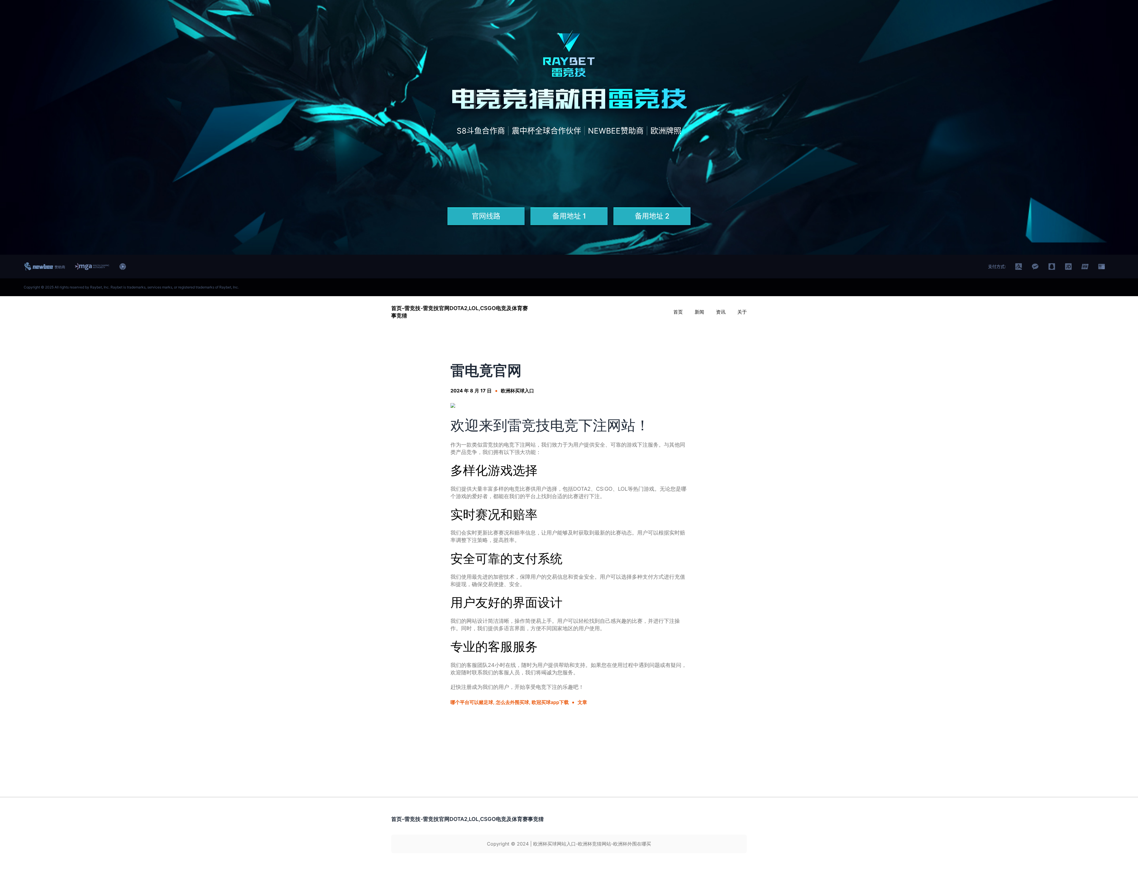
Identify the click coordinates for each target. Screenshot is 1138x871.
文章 (582, 702)
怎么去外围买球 (512, 702)
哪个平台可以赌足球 (471, 702)
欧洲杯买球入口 (517, 391)
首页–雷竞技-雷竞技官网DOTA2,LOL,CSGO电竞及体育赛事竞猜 (467, 819)
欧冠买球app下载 (550, 702)
